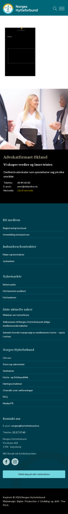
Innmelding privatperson (16, 234)
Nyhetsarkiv (9, 284)
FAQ (5, 396)
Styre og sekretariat (14, 364)
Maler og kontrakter (13, 254)
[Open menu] (61, 9)
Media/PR (8, 403)
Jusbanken (8, 261)
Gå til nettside (25, 190)
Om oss (7, 357)
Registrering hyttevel (14, 228)
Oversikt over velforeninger (18, 390)
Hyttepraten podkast (14, 290)
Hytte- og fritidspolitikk (15, 377)
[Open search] (55, 8)
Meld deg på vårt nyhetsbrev (34, 474)
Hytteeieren (9, 297)
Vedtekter (8, 370)
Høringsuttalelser (12, 383)
